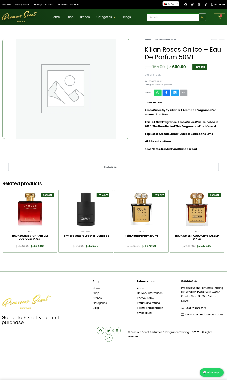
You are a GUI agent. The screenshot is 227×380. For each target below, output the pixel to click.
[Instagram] (199, 4)
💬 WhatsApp (211, 372)
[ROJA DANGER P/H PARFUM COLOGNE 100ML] (30, 209)
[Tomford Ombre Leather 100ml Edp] (86, 209)
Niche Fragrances (165, 39)
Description (154, 102)
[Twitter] (192, 4)
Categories (104, 17)
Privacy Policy (22, 4)
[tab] (154, 102)
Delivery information (43, 4)
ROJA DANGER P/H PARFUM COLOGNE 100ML (30, 237)
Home (56, 17)
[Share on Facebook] (166, 93)
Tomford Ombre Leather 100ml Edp (85, 236)
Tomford (85, 232)
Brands (85, 17)
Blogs (127, 17)
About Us (6, 4)
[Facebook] (185, 4)
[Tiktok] (206, 4)
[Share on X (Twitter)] (175, 93)
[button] (113, 167)
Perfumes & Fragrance (164, 332)
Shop (69, 17)
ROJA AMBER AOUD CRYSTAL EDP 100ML (197, 237)
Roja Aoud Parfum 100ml (141, 236)
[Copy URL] (183, 93)
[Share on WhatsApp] (158, 93)
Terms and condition (68, 4)
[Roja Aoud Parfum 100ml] (141, 209)
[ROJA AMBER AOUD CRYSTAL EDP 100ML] (197, 209)
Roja (30, 232)
